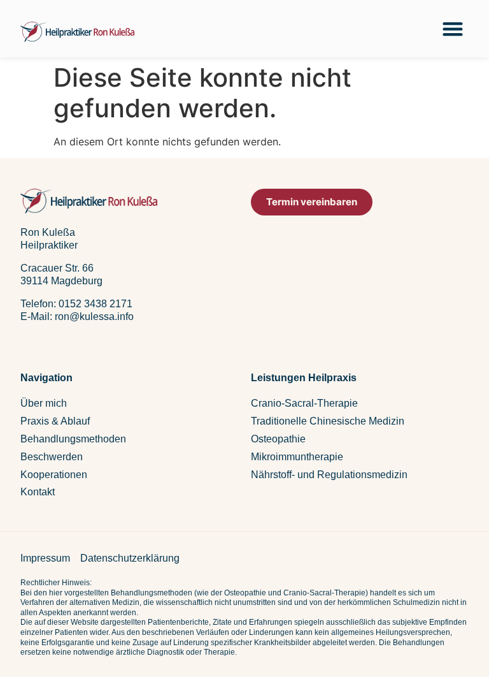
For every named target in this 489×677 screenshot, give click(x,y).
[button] (452, 29)
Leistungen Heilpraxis (304, 377)
